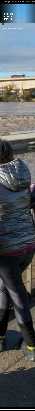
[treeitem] (14, 1)
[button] (3, 2)
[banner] (7, 1)
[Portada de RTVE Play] (7, 1)
